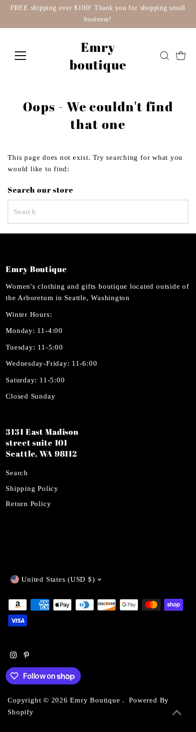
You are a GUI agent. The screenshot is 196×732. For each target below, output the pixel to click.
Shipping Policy (32, 488)
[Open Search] (164, 55)
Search (17, 472)
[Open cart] (181, 55)
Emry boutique (97, 55)
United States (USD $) (58, 579)
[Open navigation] (29, 56)
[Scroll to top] (176, 712)
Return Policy (28, 503)
